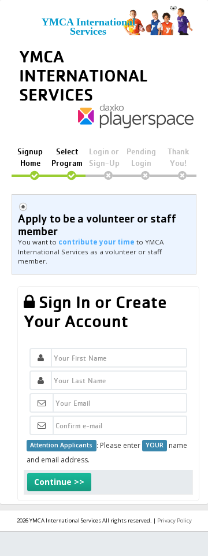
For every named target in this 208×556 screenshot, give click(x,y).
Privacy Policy (174, 520)
